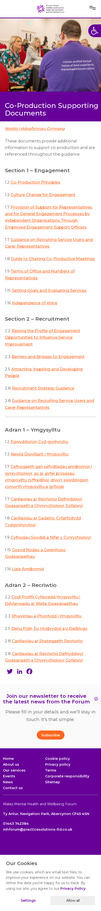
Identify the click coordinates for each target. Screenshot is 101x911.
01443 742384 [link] (16, 823)
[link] (50, 9)
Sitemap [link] (52, 782)
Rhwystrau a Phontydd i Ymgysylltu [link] (46, 616)
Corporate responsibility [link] (67, 776)
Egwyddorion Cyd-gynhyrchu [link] (39, 441)
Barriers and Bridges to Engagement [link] (48, 356)
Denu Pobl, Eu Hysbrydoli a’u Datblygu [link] (49, 628)
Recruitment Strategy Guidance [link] (43, 388)
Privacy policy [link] (57, 764)
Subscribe (50, 735)
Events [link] (9, 776)
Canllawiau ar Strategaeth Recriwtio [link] (47, 641)
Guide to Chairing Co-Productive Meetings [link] (53, 258)
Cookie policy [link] (57, 758)
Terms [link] (50, 770)
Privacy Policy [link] (73, 888)
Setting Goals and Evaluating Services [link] (49, 290)
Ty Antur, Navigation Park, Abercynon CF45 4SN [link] (46, 814)
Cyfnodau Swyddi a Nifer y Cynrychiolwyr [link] (51, 537)
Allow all (73, 900)
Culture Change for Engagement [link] (43, 194)
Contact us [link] (13, 788)
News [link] (8, 782)
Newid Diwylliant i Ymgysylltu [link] (39, 454)
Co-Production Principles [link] (35, 182)
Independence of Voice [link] (34, 303)
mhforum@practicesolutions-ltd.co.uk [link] (37, 829)
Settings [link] (28, 900)
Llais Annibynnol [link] (28, 569)
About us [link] (11, 764)
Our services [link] (14, 770)
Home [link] (8, 758)
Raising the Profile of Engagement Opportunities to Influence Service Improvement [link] (42, 337)
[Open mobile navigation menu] (92, 8)
